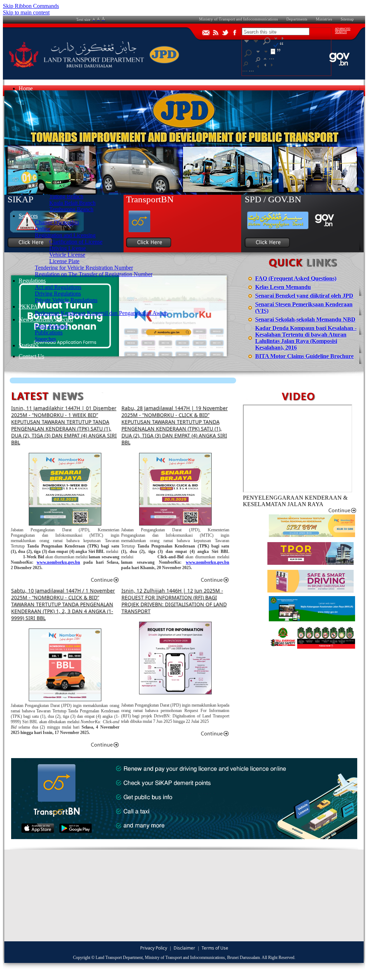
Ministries (324, 19)
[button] (264, 72)
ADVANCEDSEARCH (342, 30)
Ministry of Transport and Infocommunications (238, 19)
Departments (296, 19)
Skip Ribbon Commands (31, 6)
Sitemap (347, 19)
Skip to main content (26, 12)
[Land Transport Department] (94, 69)
